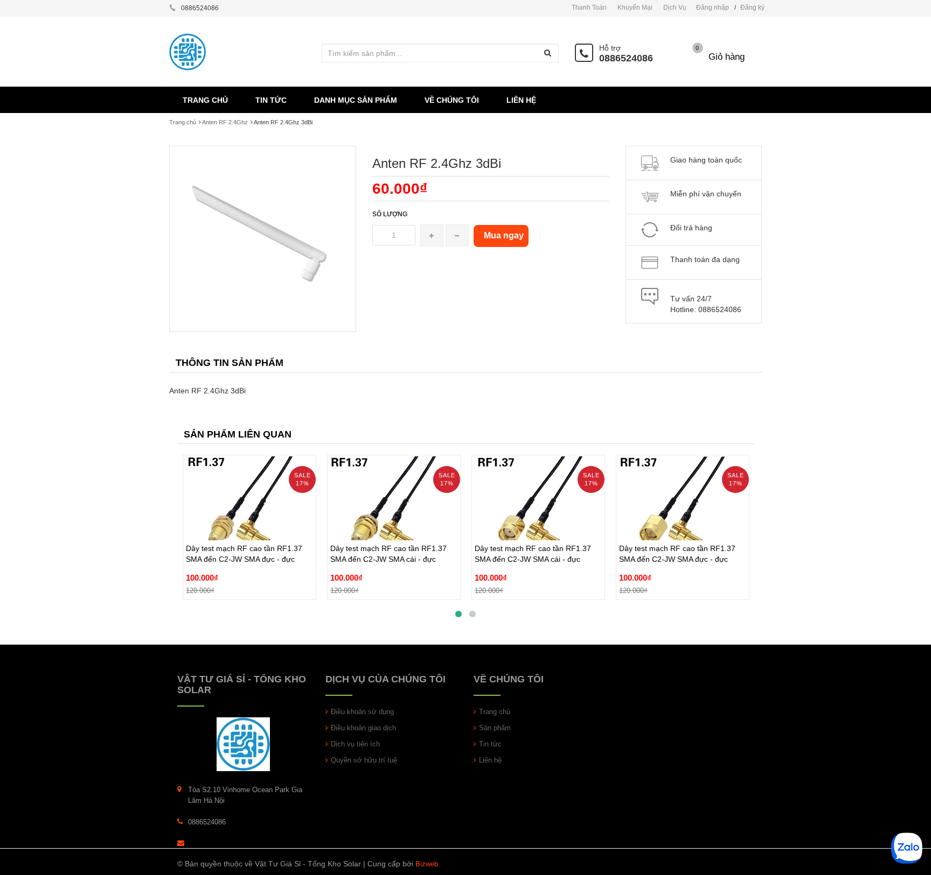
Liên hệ (490, 760)
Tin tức (490, 744)
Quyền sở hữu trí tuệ (364, 760)
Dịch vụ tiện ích (355, 744)
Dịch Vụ (674, 7)
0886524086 (626, 58)
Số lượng (389, 214)
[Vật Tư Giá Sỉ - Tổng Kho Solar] (243, 743)
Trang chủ (182, 122)
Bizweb (426, 864)
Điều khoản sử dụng (362, 712)
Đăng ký (752, 7)
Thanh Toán (589, 7)
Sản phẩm (495, 728)
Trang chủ (494, 712)
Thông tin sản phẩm (229, 362)
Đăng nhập (712, 7)
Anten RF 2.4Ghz (225, 122)
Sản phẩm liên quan (237, 434)
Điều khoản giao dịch (363, 728)
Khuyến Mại (634, 7)
